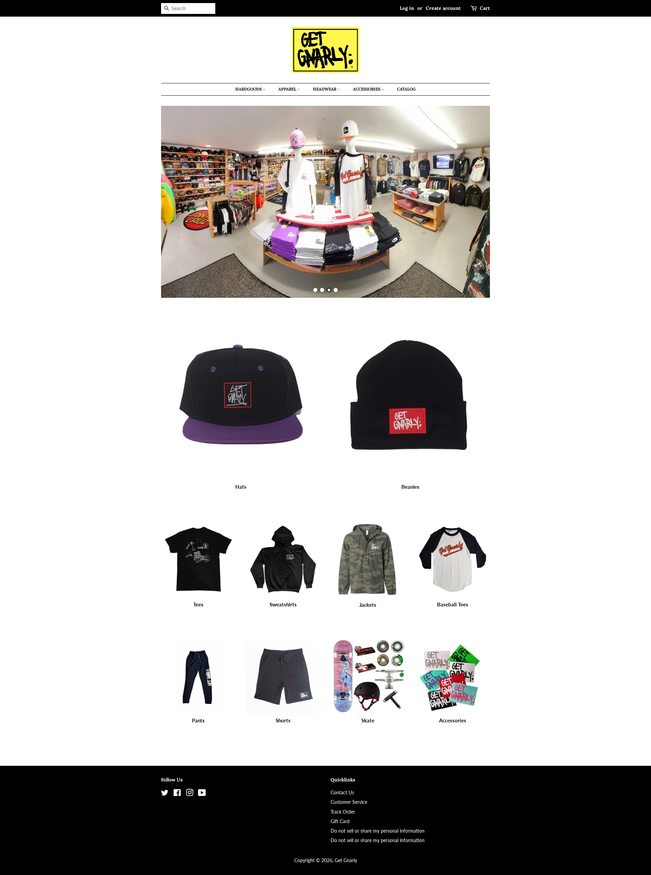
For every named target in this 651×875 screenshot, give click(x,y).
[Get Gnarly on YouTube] (202, 794)
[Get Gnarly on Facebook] (177, 794)
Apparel (287, 89)
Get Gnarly (346, 860)
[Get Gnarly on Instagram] (189, 794)
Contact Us (342, 792)
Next (475, 202)
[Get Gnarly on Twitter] (165, 794)
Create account (443, 8)
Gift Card (340, 821)
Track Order (343, 812)
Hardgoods (249, 89)
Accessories (367, 89)
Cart (485, 8)
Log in (407, 8)
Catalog (406, 89)
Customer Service (349, 802)
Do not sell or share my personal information (378, 831)
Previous (175, 202)
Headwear (325, 89)
